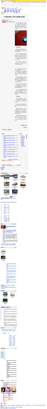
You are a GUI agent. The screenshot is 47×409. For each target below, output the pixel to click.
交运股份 (2, 356)
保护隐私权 (28, 405)
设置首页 (1, 405)
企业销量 (4, 242)
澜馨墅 (13, 337)
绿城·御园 (10, 345)
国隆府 (10, 339)
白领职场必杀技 (8, 384)
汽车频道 (8, 8)
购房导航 (5, 330)
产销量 (21, 78)
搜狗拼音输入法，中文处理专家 (7, 160)
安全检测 (10, 244)
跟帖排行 (8, 307)
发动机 (25, 61)
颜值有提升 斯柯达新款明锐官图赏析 (10, 319)
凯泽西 (5, 286)
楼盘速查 (3, 329)
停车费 (14, 287)
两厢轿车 (2, 198)
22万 (5, 197)
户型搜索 (7, 329)
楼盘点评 (12, 329)
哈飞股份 (2, 354)
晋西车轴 (2, 353)
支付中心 (9, 405)
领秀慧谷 (14, 336)
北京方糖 (10, 337)
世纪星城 (14, 343)
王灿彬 (8, 277)
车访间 (4, 234)
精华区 (3, 168)
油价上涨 (10, 285)
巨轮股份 (2, 355)
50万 (8, 197)
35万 (6, 197)
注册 (4, 165)
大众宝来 (5, 220)
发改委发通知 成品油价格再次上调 (11, 236)
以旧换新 (3, 288)
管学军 (8, 270)
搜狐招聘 (13, 405)
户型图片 (10, 330)
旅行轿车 (9, 198)
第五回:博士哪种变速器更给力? (11, 237)
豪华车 (20, 99)
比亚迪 (12, 287)
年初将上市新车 (14, 194)
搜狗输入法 (6, 405)
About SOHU (32, 405)
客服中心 (20, 405)
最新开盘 (5, 329)
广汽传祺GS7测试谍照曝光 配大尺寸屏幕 (10, 324)
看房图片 (7, 330)
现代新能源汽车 (9, 279)
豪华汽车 (22, 143)
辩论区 (3, 169)
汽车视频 (14, 244)
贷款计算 (14, 329)
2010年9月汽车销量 (6, 241)
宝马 (25, 49)
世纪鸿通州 (14, 341)
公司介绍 (36, 405)
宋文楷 (8, 263)
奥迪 (23, 26)
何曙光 (8, 268)
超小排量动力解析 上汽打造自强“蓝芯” (10, 315)
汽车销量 (4, 240)
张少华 (8, 271)
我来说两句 (25, 127)
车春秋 (4, 236)
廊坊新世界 (10, 341)
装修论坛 (12, 330)
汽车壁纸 (2, 13)
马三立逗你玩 (8, 382)
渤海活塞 (2, 357)
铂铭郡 (13, 340)
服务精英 (4, 238)
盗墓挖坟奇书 (13, 384)
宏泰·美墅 (10, 340)
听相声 (4, 382)
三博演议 (4, 237)
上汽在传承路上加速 (12, 270)
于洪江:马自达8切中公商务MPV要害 (11, 234)
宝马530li (22, 141)
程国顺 (8, 276)
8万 (15, 196)
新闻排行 (3, 307)
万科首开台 (14, 342)
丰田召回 (8, 287)
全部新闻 (43, 405)
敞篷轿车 (12, 198)
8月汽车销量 (11, 241)
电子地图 (10, 329)
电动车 (3, 286)
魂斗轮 (5, 244)
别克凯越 (5, 221)
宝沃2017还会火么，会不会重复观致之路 (10, 325)
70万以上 (10, 197)
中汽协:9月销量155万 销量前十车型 (11, 240)
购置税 (17, 12)
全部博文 (1, 406)
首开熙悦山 (10, 343)
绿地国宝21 (10, 336)
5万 (14, 196)
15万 (3, 197)
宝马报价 (22, 144)
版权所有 (21, 407)
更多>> (17, 7)
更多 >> (27, 173)
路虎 (1, 287)
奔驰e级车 (22, 142)
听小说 (4, 384)
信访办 (2, 244)
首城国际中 (10, 344)
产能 (22, 49)
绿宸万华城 (14, 338)
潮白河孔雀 (10, 338)
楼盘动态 (3, 330)
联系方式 (23, 405)
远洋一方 (14, 345)
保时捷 (6, 287)
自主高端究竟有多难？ (12, 276)
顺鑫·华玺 (14, 344)
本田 (8, 285)
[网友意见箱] (3, 404)
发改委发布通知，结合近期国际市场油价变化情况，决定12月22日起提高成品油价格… (11, 231)
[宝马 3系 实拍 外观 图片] (26, 45)
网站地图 (39, 405)
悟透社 (10, 243)
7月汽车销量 (15, 241)
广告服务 (16, 405)
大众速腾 (5, 219)
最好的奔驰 (23, 136)
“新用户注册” (11, 165)
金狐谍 (7, 244)
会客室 (4, 235)
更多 (5, 358)
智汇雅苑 (10, 342)
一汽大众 (6, 285)
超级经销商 (13, 243)
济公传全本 (12, 382)
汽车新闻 (11, 8)
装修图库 (14, 330)
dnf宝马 (22, 135)
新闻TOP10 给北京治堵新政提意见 (11, 235)
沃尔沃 (4, 287)
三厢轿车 (5, 198)
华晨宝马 (18, 49)
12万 (1, 197)
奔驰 (16, 108)
